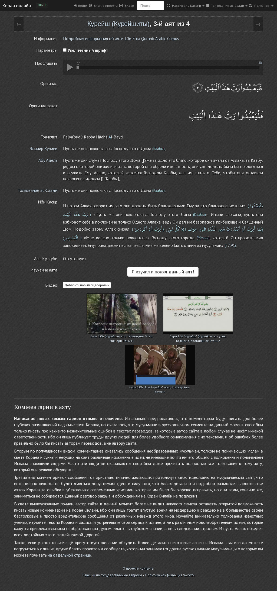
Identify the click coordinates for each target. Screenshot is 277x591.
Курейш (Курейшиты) (118, 23)
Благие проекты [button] (105, 5)
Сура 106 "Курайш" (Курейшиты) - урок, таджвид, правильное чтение (198, 336)
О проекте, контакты (138, 568)
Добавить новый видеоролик (86, 285)
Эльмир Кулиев (43, 148)
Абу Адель (47, 160)
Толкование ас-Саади (226, 5)
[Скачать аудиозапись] (260, 62)
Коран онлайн (16, 5)
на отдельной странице (69, 555)
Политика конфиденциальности (169, 575)
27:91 (230, 245)
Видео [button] (128, 5)
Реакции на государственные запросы (112, 575)
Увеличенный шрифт (87, 50)
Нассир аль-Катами (185, 5)
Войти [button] (82, 5)
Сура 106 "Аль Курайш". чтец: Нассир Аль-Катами (159, 387)
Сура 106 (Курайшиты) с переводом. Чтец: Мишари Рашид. (121, 336)
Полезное (261, 5)
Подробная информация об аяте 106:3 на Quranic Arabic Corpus (121, 38)
